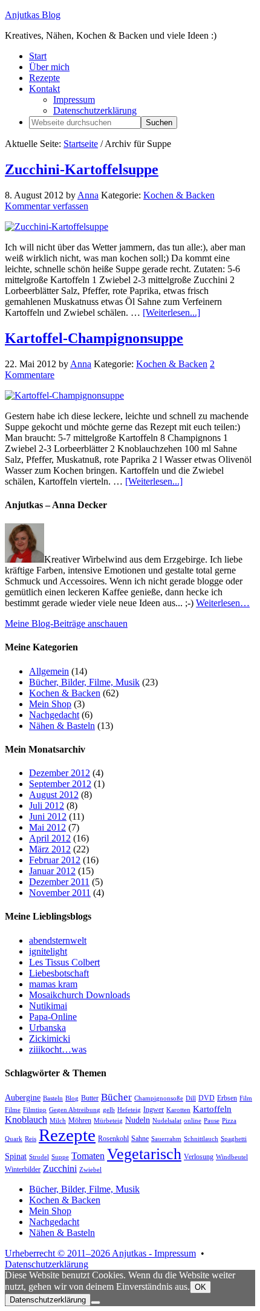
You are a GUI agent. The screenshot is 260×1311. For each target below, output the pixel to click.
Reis (30, 1139)
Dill (191, 1098)
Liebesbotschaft (59, 973)
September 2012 (60, 784)
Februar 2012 (54, 860)
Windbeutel (232, 1157)
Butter (90, 1098)
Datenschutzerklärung (46, 1264)
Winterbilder (23, 1169)
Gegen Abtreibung (74, 1110)
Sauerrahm (166, 1139)
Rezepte (67, 1135)
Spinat (16, 1156)
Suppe (60, 1157)
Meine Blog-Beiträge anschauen (66, 623)
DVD (206, 1098)
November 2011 (60, 893)
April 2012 (50, 838)
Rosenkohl (113, 1138)
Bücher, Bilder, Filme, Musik (84, 682)
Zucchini (60, 1168)
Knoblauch (26, 1119)
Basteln (53, 1098)
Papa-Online (53, 1017)
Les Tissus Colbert (64, 962)
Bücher (116, 1097)
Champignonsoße (158, 1098)
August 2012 (54, 795)
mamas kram (53, 984)
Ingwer (153, 1109)
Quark (13, 1139)
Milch (58, 1120)
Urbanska (47, 1027)
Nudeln (137, 1120)
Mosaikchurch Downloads (79, 995)
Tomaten (88, 1156)
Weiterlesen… (223, 603)
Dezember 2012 (59, 773)
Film (245, 1098)
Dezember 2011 (59, 882)
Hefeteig (129, 1110)
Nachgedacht (54, 715)
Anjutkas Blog (32, 15)
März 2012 (50, 849)
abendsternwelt (57, 940)
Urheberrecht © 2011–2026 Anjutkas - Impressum (100, 1253)
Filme (13, 1110)
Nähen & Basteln (62, 726)
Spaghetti (234, 1139)
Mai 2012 (47, 827)
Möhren (79, 1120)
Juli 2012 (46, 805)
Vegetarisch (144, 1154)
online (192, 1120)
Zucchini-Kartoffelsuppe (81, 169)
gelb (109, 1110)
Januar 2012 (52, 871)
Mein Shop (50, 704)
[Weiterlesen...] (171, 312)
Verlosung (198, 1156)
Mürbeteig (108, 1120)
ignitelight (48, 951)
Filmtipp (35, 1110)
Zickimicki (49, 1038)
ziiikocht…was (57, 1049)
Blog (72, 1098)
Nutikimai (48, 1006)
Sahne (140, 1138)
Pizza (229, 1120)
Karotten (178, 1110)
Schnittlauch (201, 1139)
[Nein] (95, 1302)
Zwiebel (90, 1169)
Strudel (39, 1157)
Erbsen (227, 1098)
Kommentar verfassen (46, 206)
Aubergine (23, 1097)
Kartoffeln (212, 1109)
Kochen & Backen (179, 195)
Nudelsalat (166, 1120)
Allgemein (49, 671)
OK (200, 1287)
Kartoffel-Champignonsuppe (94, 338)
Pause (211, 1120)
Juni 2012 (48, 816)
